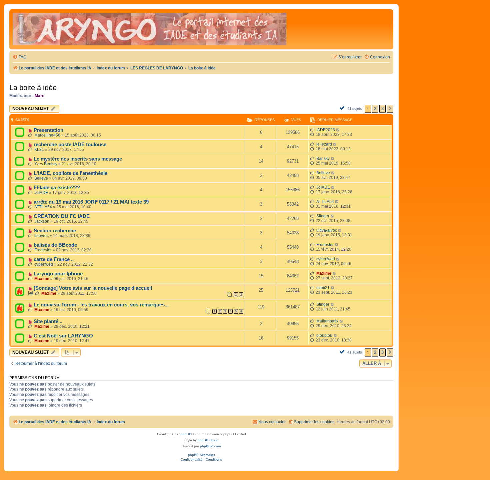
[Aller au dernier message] (338, 130)
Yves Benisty (45, 164)
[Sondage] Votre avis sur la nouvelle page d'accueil (93, 288)
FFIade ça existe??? (57, 187)
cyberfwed (43, 264)
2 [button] (375, 108)
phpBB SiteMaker (201, 455)
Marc (39, 95)
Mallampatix (327, 321)
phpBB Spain (208, 440)
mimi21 (323, 287)
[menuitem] (19, 57)
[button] (390, 109)
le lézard (324, 144)
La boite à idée (33, 87)
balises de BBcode (55, 245)
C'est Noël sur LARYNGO (63, 335)
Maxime (41, 278)
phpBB (186, 434)
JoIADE (41, 192)
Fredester (43, 250)
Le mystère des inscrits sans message (78, 159)
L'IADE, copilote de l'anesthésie (70, 173)
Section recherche (55, 230)
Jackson (41, 221)
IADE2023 (325, 130)
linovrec (41, 235)
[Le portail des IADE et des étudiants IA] (149, 29)
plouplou (324, 335)
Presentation (48, 130)
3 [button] (382, 108)
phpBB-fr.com (210, 446)
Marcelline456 (47, 135)
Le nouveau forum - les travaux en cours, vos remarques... (101, 304)
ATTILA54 (43, 207)
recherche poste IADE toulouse (70, 144)
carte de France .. (54, 259)
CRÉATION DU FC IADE (62, 216)
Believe (41, 178)
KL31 (39, 149)
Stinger (322, 216)
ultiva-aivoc (326, 230)
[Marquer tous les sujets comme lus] (342, 107)
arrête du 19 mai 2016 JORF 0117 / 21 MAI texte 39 (91, 202)
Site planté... (48, 321)
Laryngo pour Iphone (58, 273)
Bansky (323, 158)
